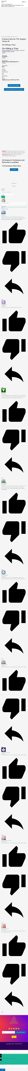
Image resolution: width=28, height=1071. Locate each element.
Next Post (14, 186)
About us (14, 1019)
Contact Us (14, 1020)
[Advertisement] (14, 22)
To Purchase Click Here (11, 166)
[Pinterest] (18, 1028)
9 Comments (3, 36)
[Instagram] (14, 1028)
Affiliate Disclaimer (14, 1023)
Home (14, 1016)
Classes (14, 1018)
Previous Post (14, 183)
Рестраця (3, 214)
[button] (14, 1037)
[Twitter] (11, 1028)
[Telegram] (16, 1028)
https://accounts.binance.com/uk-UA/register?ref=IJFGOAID (11, 219)
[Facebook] (9, 1028)
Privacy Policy (14, 1021)
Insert (3, 1069)
